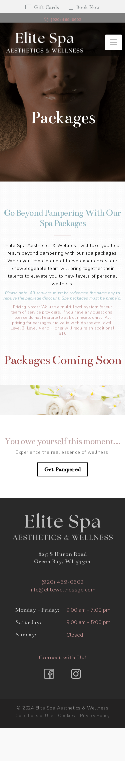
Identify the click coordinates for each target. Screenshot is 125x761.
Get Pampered (62, 469)
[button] (113, 42)
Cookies (66, 716)
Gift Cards (46, 7)
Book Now (88, 7)
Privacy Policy (95, 716)
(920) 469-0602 (66, 19)
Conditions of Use (34, 716)
